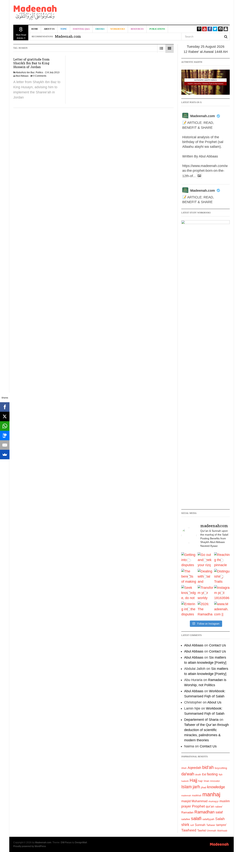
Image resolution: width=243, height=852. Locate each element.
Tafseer (210, 825)
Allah (184, 768)
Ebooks (99, 29)
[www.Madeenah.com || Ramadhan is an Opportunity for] (222, 609)
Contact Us (217, 645)
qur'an (210, 806)
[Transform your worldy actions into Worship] (205, 593)
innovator (215, 781)
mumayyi (213, 801)
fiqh (220, 774)
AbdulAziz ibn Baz (25, 72)
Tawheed (188, 830)
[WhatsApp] (4, 426)
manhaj (211, 794)
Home (34, 29)
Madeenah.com (202, 116)
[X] (4, 416)
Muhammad (199, 801)
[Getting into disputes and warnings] (189, 560)
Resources (137, 29)
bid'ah (208, 767)
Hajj (193, 780)
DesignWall (81, 842)
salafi (196, 818)
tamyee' (221, 825)
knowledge (216, 787)
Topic (63, 29)
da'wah (187, 774)
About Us (49, 29)
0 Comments (39, 76)
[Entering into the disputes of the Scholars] (189, 609)
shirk (185, 825)
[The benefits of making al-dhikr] (189, 576)
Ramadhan (204, 812)
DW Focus (66, 842)
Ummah (211, 830)
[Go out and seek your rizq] (205, 560)
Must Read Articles (21, 32)
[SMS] (4, 435)
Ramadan (187, 812)
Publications (157, 29)
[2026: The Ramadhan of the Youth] (205, 609)
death (198, 774)
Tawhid (201, 830)
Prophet (198, 806)
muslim (224, 801)
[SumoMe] (4, 454)
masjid (186, 801)
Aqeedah (194, 768)
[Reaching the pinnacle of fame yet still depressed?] (222, 560)
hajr (200, 780)
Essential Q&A (81, 29)
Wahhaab (222, 830)
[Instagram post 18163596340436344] (222, 593)
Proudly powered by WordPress (29, 846)
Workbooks (117, 29)
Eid (204, 774)
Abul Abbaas (21, 76)
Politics (39, 72)
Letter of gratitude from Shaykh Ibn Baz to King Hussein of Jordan (31, 63)
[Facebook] (4, 407)
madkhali (196, 795)
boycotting (221, 767)
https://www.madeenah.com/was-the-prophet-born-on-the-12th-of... (205, 171)
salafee (185, 819)
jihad (203, 787)
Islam (186, 786)
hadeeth (185, 781)
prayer (186, 806)
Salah (220, 819)
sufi (192, 825)
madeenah (186, 795)
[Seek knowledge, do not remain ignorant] (189, 593)
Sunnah (200, 825)
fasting (212, 774)
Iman (206, 781)
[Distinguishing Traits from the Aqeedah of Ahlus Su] (222, 576)
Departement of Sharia (201, 720)
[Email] (4, 445)
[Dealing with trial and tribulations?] (205, 576)
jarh (196, 786)
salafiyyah (208, 819)
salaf (219, 812)
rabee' (219, 806)
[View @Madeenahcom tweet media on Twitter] (199, 176)
